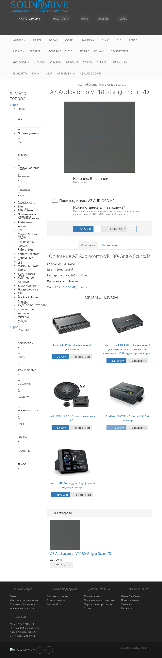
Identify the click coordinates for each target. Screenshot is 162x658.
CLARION (35, 51)
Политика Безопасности (24, 604)
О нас (13, 596)
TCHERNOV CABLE (61, 51)
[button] (131, 29)
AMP (49, 73)
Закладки (126, 604)
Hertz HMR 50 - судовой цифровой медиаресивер (72, 485)
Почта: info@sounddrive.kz (25, 628)
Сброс (14, 105)
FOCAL (53, 40)
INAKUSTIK (20, 73)
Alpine (21, 356)
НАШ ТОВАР (61, 18)
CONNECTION (120, 51)
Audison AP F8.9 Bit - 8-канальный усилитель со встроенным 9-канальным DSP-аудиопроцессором (127, 349)
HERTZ (37, 40)
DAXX (36, 73)
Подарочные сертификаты (99, 600)
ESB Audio (120, 62)
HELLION (19, 51)
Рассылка (126, 608)
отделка (82, 287)
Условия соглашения (22, 608)
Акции (87, 608)
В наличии (24, 176)
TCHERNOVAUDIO (28, 410)
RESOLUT (72, 62)
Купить (60, 565)
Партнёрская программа (98, 604)
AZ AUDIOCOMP (91, 73)
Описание (88, 245)
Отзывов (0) (110, 245)
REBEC (133, 40)
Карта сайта (54, 604)
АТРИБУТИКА (66, 73)
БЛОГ (84, 18)
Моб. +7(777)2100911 (22, 624)
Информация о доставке (24, 600)
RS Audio (100, 51)
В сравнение (116, 229)
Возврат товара (56, 600)
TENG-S (84, 51)
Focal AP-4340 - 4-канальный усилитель (72, 347)
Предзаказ (24, 189)
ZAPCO (87, 62)
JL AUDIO (39, 62)
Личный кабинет (131, 596)
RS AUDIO (23, 330)
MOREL (70, 40)
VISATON (55, 62)
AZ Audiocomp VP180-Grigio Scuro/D (80, 553)
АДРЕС (122, 18)
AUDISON (19, 40)
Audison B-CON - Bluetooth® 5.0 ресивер (127, 418)
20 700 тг (85, 229)
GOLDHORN (21, 62)
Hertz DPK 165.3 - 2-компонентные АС (71, 418)
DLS (119, 40)
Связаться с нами (57, 596)
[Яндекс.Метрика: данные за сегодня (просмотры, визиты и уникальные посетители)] (22, 650)
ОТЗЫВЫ (103, 18)
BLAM (106, 40)
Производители (93, 596)
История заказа (130, 600)
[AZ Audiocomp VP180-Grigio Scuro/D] (99, 137)
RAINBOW (88, 40)
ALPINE (102, 62)
